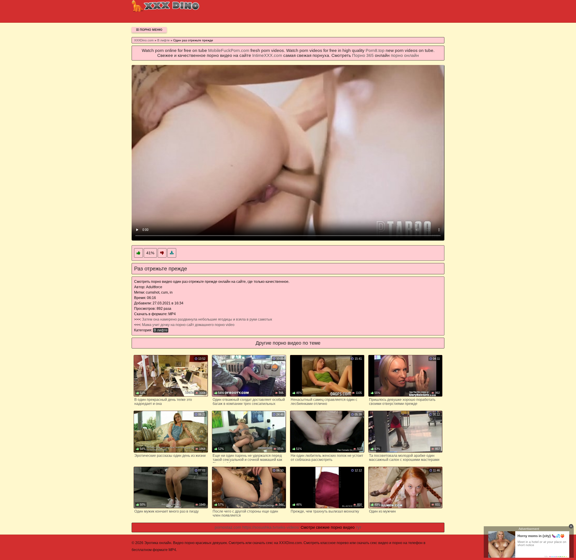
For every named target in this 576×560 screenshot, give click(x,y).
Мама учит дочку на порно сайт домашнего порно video (188, 325)
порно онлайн (405, 55)
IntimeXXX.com (267, 55)
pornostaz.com (228, 527)
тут (358, 527)
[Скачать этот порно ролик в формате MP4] (171, 253)
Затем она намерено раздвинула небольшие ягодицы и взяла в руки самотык (207, 319)
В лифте (161, 330)
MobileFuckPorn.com (228, 50)
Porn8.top (375, 50)
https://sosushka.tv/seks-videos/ (270, 527)
